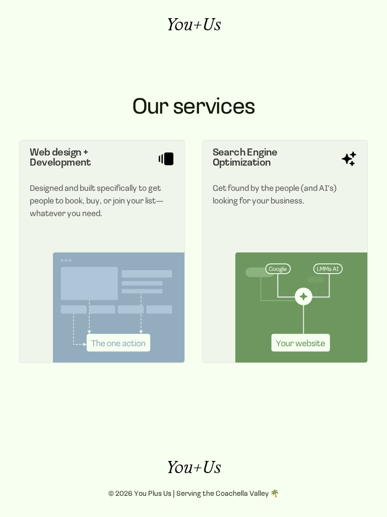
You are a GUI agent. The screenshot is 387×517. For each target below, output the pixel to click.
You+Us (193, 26)
